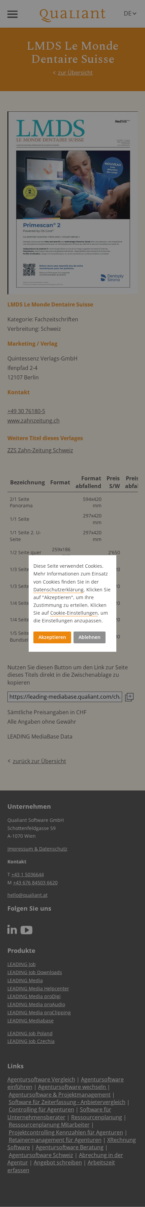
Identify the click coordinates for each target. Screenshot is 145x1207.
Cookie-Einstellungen (74, 613)
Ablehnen (89, 637)
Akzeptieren (52, 637)
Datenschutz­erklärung (58, 589)
